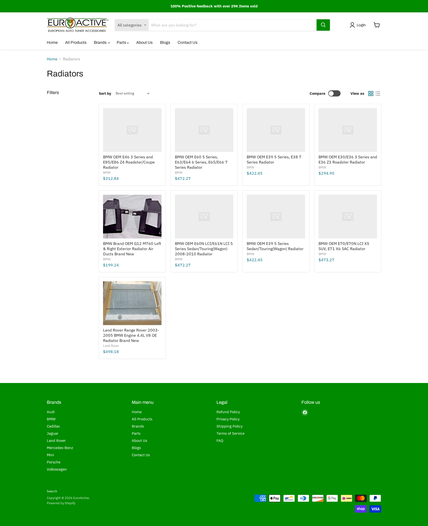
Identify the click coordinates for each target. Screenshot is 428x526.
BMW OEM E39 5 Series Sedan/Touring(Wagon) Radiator (275, 246)
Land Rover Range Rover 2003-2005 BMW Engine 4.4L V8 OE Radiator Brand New (131, 335)
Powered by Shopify (61, 503)
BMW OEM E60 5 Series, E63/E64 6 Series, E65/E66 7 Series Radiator (201, 162)
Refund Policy (228, 411)
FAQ (219, 440)
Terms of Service (230, 433)
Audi (51, 411)
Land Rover (111, 346)
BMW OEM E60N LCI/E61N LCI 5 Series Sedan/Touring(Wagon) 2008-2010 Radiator (204, 248)
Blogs (165, 42)
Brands (100, 42)
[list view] (377, 93)
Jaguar (52, 433)
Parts (122, 42)
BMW (107, 172)
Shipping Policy (229, 426)
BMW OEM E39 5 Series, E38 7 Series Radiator (274, 159)
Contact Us (187, 42)
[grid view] (370, 93)
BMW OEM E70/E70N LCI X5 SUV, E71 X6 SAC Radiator (344, 246)
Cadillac (53, 426)
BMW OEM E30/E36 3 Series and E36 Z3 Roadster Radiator (348, 159)
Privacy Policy (228, 419)
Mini (50, 455)
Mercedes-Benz (60, 447)
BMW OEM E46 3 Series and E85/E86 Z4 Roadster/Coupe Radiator (129, 162)
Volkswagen (57, 469)
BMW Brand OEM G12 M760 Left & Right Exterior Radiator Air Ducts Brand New (132, 248)
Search (52, 491)
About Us (144, 42)
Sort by (105, 93)
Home (52, 42)
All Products (75, 42)
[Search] (323, 25)
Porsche (53, 462)
